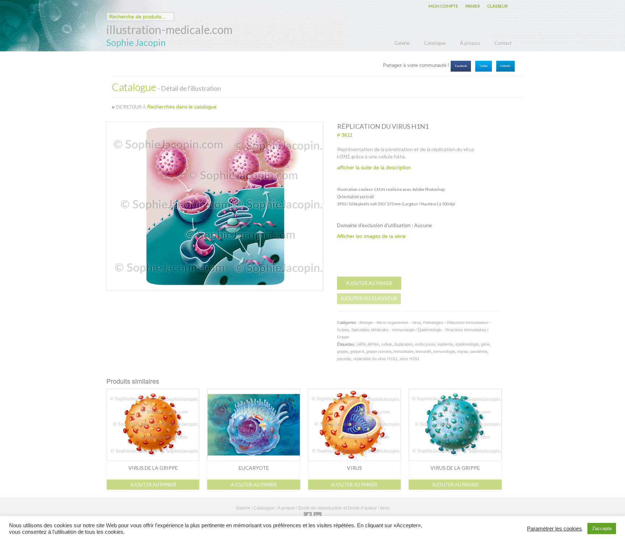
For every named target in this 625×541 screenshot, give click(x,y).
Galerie (401, 43)
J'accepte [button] (602, 528)
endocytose (425, 344)
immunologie (444, 351)
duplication (403, 344)
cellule (386, 344)
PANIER (472, 6)
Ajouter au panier (369, 283)
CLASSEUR (497, 6)
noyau (462, 351)
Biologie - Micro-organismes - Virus (390, 322)
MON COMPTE (443, 6)
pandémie (478, 351)
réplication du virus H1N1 (375, 359)
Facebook (461, 66)
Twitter (483, 66)
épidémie (445, 344)
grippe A (357, 351)
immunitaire (403, 351)
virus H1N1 (410, 359)
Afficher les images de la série (371, 236)
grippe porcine (378, 351)
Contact (502, 43)
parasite (344, 359)
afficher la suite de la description (374, 167)
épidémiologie (467, 344)
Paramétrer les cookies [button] (554, 529)
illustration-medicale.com (169, 29)
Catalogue (435, 43)
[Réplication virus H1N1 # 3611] (214, 205)
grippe (342, 351)
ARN (361, 344)
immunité (423, 351)
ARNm (373, 344)
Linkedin (505, 66)
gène (485, 344)
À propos (470, 43)
